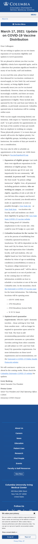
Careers (19, 433)
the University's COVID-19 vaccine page (20, 289)
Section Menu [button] (19, 24)
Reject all (28, 537)
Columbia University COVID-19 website (16, 373)
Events (19, 463)
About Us (5, 19)
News (19, 438)
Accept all (10, 537)
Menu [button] (33, 15)
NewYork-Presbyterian (19, 416)
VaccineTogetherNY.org (20, 155)
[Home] (19, 6)
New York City (26, 206)
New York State (11, 209)
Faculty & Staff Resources (19, 468)
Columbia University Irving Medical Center (19, 410)
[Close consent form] (34, 513)
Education (19, 443)
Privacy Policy (18, 541)
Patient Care (19, 448)
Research (19, 453)
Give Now (19, 474)
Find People (19, 458)
